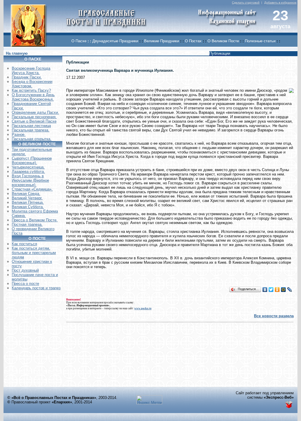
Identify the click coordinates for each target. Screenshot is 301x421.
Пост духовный (25, 270)
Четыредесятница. (28, 167)
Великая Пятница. (28, 202)
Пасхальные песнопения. (34, 117)
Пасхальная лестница (31, 125)
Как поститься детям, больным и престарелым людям (34, 252)
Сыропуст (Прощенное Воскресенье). (32, 160)
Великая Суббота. (28, 207)
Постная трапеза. (27, 224)
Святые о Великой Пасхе (34, 121)
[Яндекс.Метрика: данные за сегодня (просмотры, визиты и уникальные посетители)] (149, 399)
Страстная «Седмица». (32, 189)
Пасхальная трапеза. (30, 130)
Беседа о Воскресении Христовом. (32, 83)
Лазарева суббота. (28, 171)
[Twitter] (271, 289)
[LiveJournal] (290, 289)
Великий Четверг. (27, 198)
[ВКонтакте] (265, 289)
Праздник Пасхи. (27, 77)
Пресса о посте (25, 283)
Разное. (19, 134)
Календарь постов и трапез (36, 288)
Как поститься (24, 244)
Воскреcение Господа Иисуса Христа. (31, 70)
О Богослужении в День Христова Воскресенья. (33, 97)
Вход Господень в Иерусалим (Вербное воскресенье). (30, 180)
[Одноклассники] (277, 289)
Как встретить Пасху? (31, 90)
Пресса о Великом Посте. (35, 220)
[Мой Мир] (283, 289)
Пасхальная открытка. (31, 139)
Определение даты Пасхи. (35, 112)
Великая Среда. (26, 193)
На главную (17, 53)
